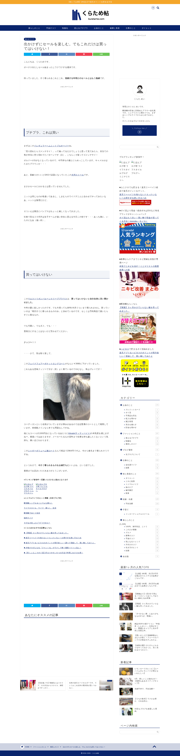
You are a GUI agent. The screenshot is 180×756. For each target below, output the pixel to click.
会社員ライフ (142, 465)
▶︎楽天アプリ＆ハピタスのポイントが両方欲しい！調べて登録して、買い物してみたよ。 (60, 543)
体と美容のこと (140, 474)
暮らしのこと (34, 28)
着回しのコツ (142, 444)
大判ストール (78, 175)
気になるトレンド (142, 542)
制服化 (65, 28)
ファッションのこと (140, 434)
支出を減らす (142, 425)
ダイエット (147, 28)
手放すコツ (51, 28)
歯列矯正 (142, 490)
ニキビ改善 (142, 481)
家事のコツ (142, 536)
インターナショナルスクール (142, 514)
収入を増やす (142, 419)
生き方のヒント (142, 547)
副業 (142, 468)
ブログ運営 (140, 450)
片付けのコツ (142, 545)
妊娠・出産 (140, 499)
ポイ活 (142, 413)
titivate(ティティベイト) (79, 433)
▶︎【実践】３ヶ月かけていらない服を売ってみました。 (46, 533)
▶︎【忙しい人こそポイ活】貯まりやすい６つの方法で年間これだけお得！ (53, 553)
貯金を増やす (142, 427)
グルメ (142, 532)
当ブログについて (142, 454)
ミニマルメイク (142, 484)
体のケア (142, 487)
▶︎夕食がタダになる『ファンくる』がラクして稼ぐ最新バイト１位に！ (52, 548)
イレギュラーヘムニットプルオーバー (51, 146)
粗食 (142, 493)
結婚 (142, 551)
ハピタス (125, 349)
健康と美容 (115, 28)
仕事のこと (131, 28)
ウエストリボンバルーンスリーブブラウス (47, 299)
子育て (140, 510)
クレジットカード (142, 410)
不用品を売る (142, 416)
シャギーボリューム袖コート (41, 451)
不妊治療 (142, 504)
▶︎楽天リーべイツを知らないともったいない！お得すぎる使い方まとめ (52, 538)
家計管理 (142, 421)
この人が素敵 (142, 530)
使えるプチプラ (81, 28)
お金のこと (99, 28)
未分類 (140, 556)
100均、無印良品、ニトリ (142, 526)
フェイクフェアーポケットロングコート (46, 364)
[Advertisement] (45, 106)
